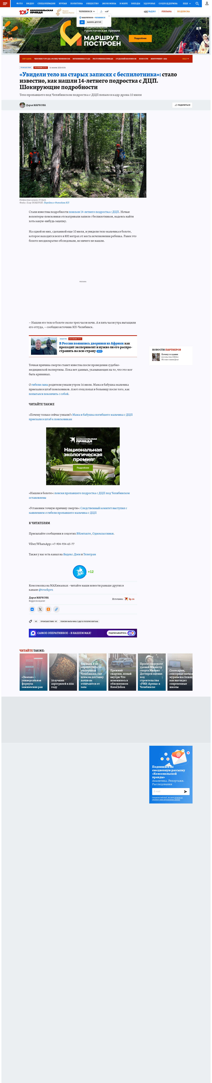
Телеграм (89, 554)
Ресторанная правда (103, 58)
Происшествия (25, 67)
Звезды (135, 3)
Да (82, 22)
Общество (92, 3)
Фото (19, 3)
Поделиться (184, 105)
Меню (5, 3)
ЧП (36, 621)
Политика (76, 3)
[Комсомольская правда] (36, 11)
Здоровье (149, 3)
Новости (143, 58)
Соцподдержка (168, 3)
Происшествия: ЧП (49, 621)
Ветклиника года (81, 58)
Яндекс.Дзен (71, 554)
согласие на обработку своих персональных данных (167, 798)
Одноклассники (102, 533)
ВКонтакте (83, 533)
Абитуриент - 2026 (159, 58)
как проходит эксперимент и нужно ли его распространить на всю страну (95, 347)
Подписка (183, 11)
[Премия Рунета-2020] (63, 11)
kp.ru (131, 599)
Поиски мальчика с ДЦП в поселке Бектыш (79, 621)
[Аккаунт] (207, 3)
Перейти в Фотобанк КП (56, 202)
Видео (30, 3)
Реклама (166, 11)
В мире (124, 3)
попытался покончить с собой (48, 394)
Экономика (109, 3)
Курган (63, 3)
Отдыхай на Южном (126, 58)
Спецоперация (46, 3)
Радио (152, 11)
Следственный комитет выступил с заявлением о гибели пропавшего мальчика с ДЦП (78, 510)
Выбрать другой (94, 22)
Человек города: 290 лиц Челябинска (52, 58)
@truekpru (46, 589)
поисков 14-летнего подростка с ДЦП (94, 212)
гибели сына (40, 384)
